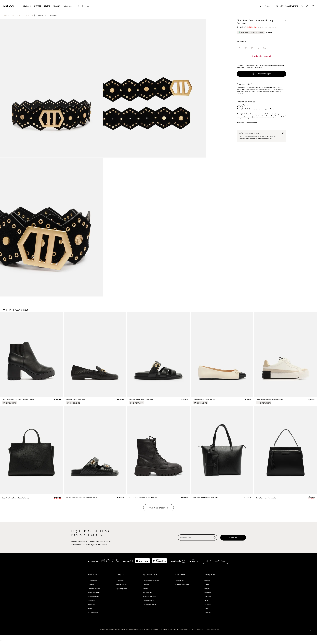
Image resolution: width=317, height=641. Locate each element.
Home (7, 15)
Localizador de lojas (149, 604)
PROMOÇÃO (67, 6)
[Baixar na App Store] (142, 560)
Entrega (145, 588)
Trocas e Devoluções (149, 596)
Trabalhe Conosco (94, 588)
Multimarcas (120, 580)
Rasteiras (207, 612)
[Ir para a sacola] (313, 6)
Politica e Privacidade (182, 584)
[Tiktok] (112, 560)
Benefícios (91, 604)
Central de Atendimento (151, 580)
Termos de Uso (179, 580)
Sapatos (37, 6)
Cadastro (146, 584)
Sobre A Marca (92, 580)
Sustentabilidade (93, 596)
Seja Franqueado (121, 588)
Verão (90, 608)
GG (264, 48)
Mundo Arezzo (93, 612)
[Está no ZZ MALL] (193, 560)
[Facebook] (107, 560)
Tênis (206, 600)
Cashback (91, 584)
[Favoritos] (302, 6)
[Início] (9, 6)
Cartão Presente (148, 600)
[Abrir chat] (311, 629)
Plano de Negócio (121, 584)
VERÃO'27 (56, 6)
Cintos (29, 15)
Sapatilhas (207, 592)
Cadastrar (233, 537)
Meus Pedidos (147, 592)
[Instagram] (103, 560)
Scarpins (207, 588)
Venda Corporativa (94, 592)
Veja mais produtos (158, 507)
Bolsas (47, 6)
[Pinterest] (117, 560)
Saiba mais (268, 32)
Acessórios (18, 15)
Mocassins (207, 596)
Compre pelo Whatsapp (217, 561)
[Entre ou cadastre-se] (307, 6)
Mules (206, 608)
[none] (214, 537)
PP (239, 48)
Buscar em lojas (264, 74)
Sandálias (207, 604)
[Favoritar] (284, 20)
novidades (27, 6)
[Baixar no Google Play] (159, 560)
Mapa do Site (92, 600)
